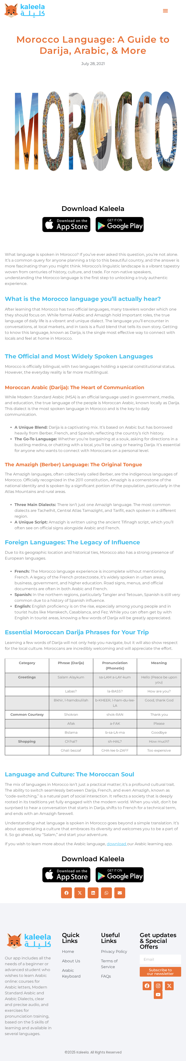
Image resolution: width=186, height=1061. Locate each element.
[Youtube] (158, 994)
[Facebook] (147, 985)
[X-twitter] (169, 985)
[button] (166, 11)
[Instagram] (158, 985)
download (117, 844)
